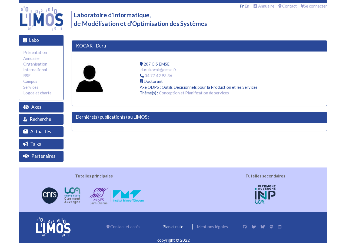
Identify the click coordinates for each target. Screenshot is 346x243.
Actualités (40, 131)
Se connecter (315, 6)
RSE (27, 75)
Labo (34, 40)
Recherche (40, 119)
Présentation (35, 52)
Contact (289, 6)
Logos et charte (37, 92)
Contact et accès (124, 226)
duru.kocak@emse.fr (159, 69)
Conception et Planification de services (194, 92)
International (35, 69)
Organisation (35, 63)
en (247, 6)
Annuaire (265, 6)
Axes (36, 107)
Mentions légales (212, 226)
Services (30, 87)
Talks (35, 144)
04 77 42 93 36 (158, 75)
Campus (30, 81)
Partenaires (43, 156)
